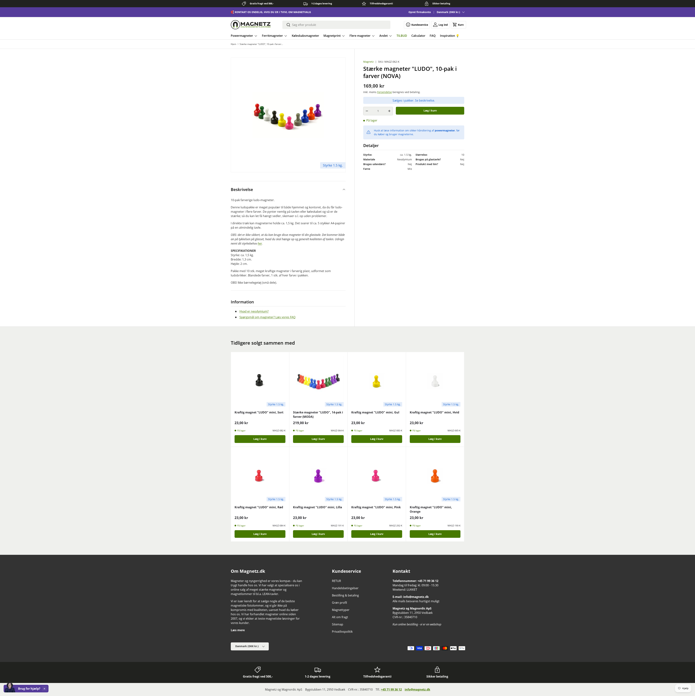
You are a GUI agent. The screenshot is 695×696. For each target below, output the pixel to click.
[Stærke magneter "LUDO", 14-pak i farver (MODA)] (318, 381)
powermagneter (445, 130)
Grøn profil (339, 603)
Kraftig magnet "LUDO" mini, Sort (259, 412)
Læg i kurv (430, 110)
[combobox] (336, 25)
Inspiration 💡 (449, 36)
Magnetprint (332, 36)
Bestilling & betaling (345, 595)
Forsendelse (384, 92)
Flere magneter (359, 36)
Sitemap (337, 624)
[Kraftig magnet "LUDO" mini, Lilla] (318, 476)
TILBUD (402, 36)
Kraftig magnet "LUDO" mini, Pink (376, 507)
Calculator (418, 36)
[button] (458, 24)
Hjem (233, 44)
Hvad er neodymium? (254, 311)
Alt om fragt (340, 617)
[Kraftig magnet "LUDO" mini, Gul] (376, 381)
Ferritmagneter (272, 36)
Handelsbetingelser (345, 588)
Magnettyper (340, 610)
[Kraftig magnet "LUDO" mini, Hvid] (435, 381)
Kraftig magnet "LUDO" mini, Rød (259, 507)
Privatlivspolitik (342, 632)
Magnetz (368, 61)
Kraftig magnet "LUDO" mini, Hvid (434, 412)
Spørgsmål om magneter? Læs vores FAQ (267, 317)
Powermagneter (242, 36)
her (260, 243)
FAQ (433, 36)
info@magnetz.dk (417, 689)
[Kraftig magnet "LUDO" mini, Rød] (260, 476)
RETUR (336, 581)
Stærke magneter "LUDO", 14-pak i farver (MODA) (318, 414)
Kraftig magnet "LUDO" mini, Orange (431, 509)
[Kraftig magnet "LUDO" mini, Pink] (376, 476)
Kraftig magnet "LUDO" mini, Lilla (317, 507)
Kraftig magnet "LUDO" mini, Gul (375, 412)
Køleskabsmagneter (305, 36)
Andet (383, 36)
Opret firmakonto (419, 12)
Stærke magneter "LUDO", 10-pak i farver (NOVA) (261, 44)
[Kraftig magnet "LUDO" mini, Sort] (260, 381)
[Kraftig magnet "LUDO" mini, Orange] (435, 476)
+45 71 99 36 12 (391, 689)
